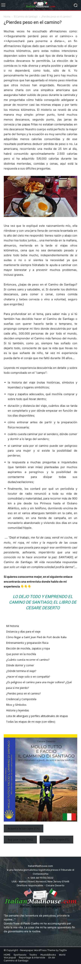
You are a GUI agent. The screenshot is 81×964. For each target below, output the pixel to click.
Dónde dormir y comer (20, 665)
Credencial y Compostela (21, 699)
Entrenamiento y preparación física (27, 643)
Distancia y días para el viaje (23, 631)
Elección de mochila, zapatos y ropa (28, 648)
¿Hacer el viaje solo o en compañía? (28, 676)
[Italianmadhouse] (40, 5)
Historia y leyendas (17, 710)
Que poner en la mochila (21, 654)
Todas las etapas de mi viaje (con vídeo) (30, 721)
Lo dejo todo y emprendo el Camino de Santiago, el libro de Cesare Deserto (42, 602)
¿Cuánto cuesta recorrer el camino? (27, 659)
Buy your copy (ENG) (20, 839)
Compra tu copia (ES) (56, 839)
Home (7, 16)
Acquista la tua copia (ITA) (24, 828)
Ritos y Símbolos (16, 704)
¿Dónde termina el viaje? (21, 671)
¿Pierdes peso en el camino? (23, 693)
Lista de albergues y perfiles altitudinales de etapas (37, 716)
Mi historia (12, 626)
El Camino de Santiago (26, 16)
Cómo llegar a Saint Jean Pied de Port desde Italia (36, 637)
